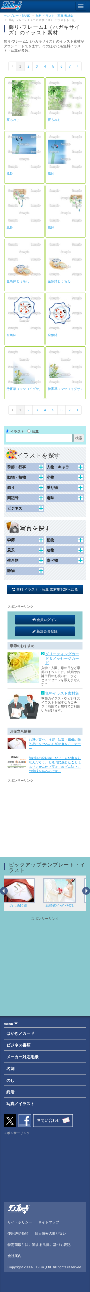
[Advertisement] (45, 814)
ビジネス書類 (18, 1045)
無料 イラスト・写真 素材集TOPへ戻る (47, 589)
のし (10, 1080)
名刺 (10, 1068)
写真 (35, 431)
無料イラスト (68, 906)
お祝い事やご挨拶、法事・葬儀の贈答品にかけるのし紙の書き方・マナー (55, 744)
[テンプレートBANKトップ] (11, 5)
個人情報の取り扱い (50, 1233)
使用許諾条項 (18, 1233)
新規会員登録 (47, 631)
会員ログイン (47, 620)
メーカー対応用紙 (22, 1057)
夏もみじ (13, 120)
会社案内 (15, 1256)
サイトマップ (48, 1222)
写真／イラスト (20, 1104)
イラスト (17, 431)
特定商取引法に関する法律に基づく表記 (39, 1245)
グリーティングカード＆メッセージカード (62, 658)
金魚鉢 (11, 335)
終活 (10, 1092)
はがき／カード (20, 1033)
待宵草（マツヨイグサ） (24, 389)
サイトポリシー (20, 1222)
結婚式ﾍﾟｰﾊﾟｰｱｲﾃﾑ (27, 906)
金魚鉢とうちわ (17, 281)
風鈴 (9, 173)
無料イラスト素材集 (62, 693)
